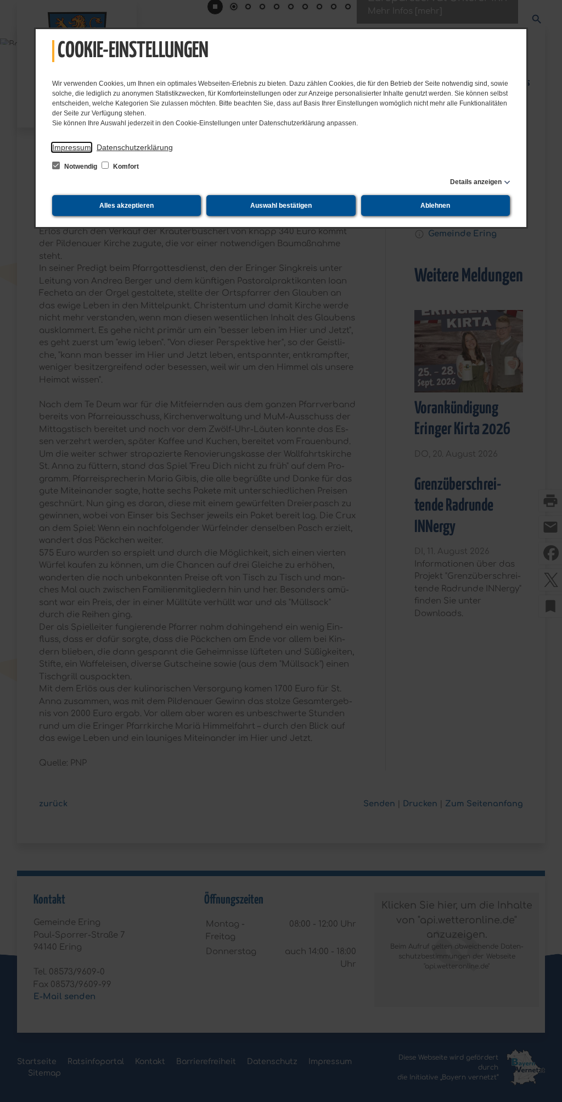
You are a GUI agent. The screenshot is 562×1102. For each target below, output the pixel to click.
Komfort (125, 166)
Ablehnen (435, 205)
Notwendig (81, 166)
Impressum (71, 147)
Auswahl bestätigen (281, 205)
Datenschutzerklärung (135, 147)
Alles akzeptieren (126, 205)
